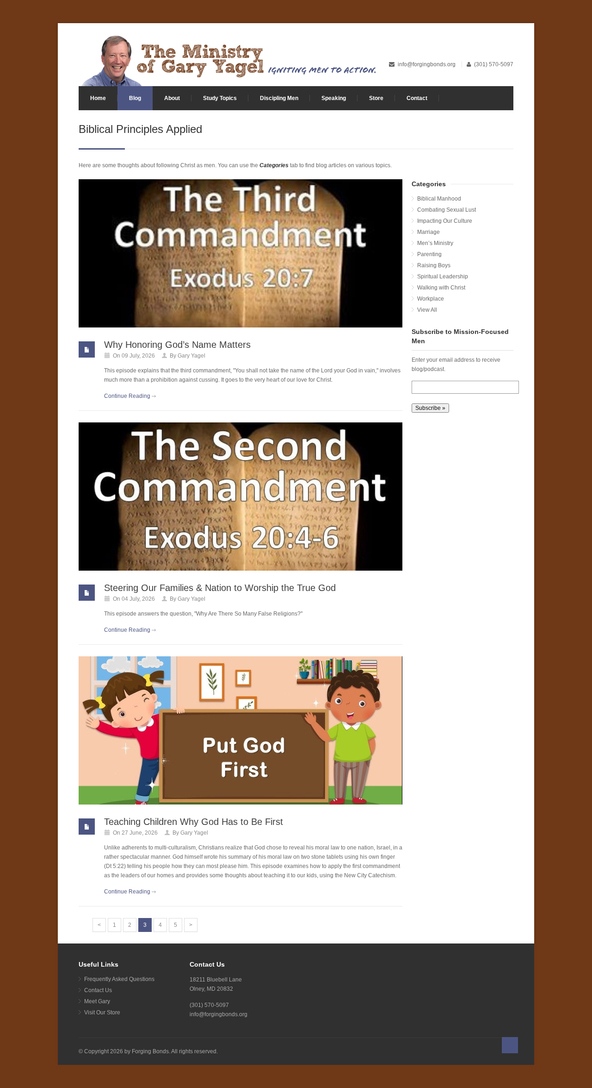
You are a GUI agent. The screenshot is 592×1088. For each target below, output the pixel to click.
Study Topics (220, 98)
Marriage (428, 232)
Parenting (429, 254)
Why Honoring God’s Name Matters (177, 345)
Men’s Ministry (435, 243)
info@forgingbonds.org (427, 64)
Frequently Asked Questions (119, 979)
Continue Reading (127, 396)
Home (98, 98)
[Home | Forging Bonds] (228, 59)
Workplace (430, 299)
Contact (417, 98)
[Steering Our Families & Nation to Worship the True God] (240, 496)
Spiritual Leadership (442, 276)
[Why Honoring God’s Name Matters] (240, 253)
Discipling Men (279, 98)
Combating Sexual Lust (446, 210)
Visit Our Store (102, 1012)
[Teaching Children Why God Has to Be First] (240, 730)
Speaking (333, 98)
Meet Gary (97, 1001)
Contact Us (98, 990)
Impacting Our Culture (444, 221)
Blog (135, 98)
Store (376, 98)
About (172, 98)
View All (427, 310)
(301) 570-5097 (493, 64)
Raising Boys (433, 265)
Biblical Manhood (439, 198)
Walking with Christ (441, 287)
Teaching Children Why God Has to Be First (193, 822)
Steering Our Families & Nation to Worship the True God (220, 588)
